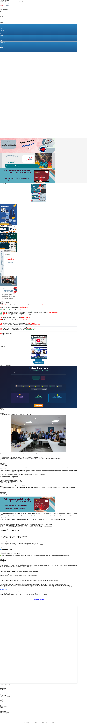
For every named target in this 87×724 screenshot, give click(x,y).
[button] (76, 27)
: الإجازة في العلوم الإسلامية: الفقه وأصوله (12, 309)
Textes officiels (2, 701)
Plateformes (2, 30)
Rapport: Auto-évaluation (5, 547)
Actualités (2, 14)
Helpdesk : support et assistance (4, 712)
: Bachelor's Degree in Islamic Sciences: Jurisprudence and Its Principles (15, 311)
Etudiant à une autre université (4, 45)
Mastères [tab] (2, 301)
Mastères (1, 710)
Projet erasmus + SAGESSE (5, 696)
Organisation (1, 700)
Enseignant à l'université (3, 50)
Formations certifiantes (3, 711)
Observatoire (2, 16)
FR (0, 11)
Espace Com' (2, 17)
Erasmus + (1, 718)
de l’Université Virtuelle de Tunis (19, 536)
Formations (1, 28)
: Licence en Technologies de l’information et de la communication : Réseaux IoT (18, 304)
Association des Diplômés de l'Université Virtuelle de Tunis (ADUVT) (13, 564)
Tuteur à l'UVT (2, 49)
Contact (1, 20)
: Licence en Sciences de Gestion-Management (10, 306)
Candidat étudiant (2, 42)
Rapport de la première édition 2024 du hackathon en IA (10, 552)
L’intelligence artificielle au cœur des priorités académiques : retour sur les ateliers (15, 414)
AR (0, 10)
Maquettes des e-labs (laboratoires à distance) (9, 553)
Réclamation (38, 359)
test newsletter (3, 695)
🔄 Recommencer (38, 405)
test (0, 694)
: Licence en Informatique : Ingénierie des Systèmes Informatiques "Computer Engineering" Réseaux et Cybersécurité (24, 312)
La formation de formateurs (5, 465)
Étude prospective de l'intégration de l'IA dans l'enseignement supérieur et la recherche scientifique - (19, 525)
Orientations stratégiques (5, 529)
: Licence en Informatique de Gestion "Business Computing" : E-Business (17, 314)
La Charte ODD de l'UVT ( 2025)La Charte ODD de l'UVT (10, 537)
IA (0, 15)
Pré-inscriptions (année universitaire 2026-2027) (9, 693)
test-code (2, 364)
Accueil (1, 25)
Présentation (1, 699)
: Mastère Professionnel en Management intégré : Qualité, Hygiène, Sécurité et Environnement (19, 327)
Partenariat (1, 33)
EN (0, 12)
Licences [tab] (1, 300)
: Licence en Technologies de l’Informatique (12, 313)
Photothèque (2, 18)
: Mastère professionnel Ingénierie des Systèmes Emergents (12, 323)
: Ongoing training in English (6, 333)
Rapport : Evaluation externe (5, 546)
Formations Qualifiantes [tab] (4, 302)
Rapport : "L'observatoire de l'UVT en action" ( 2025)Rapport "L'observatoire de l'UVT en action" (18, 543)
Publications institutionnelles (5, 495)
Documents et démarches (3, 706)
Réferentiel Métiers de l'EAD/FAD (6, 536)
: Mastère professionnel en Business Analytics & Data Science (12, 329)
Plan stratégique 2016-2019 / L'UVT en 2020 (8, 530)
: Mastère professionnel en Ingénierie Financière (15, 317)
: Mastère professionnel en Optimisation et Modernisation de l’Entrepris (15, 324)
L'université (1, 26)
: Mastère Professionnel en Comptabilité (13, 319)
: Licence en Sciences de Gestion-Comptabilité (9, 307)
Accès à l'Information (39, 362)
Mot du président (3, 527)
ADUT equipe (2, 684)
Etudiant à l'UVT (2, 44)
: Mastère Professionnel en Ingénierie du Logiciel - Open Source (13, 328)
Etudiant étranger (2, 47)
